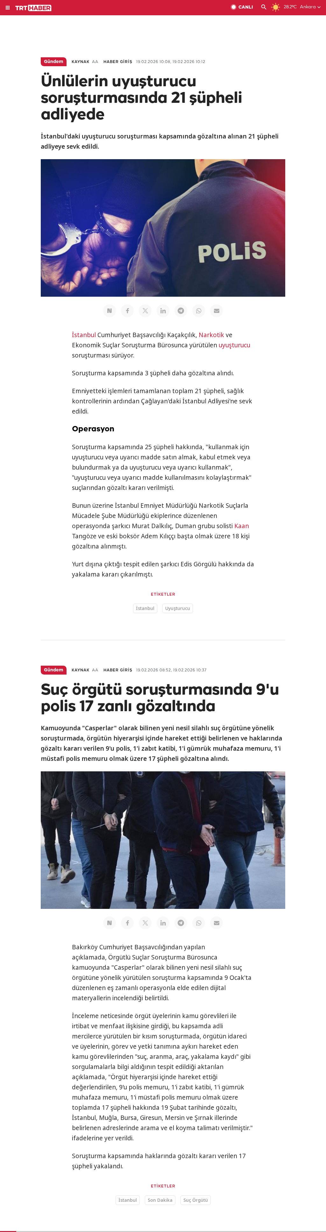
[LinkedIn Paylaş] (163, 310)
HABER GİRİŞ (117, 62)
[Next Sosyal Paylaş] (109, 310)
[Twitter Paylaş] (145, 310)
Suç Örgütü (195, 1200)
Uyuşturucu (177, 608)
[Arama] (264, 7)
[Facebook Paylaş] (127, 310)
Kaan (241, 526)
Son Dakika (160, 1200)
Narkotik (211, 335)
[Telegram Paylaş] (180, 310)
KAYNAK (80, 62)
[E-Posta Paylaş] (216, 310)
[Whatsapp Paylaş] (198, 310)
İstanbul (84, 335)
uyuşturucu (234, 345)
